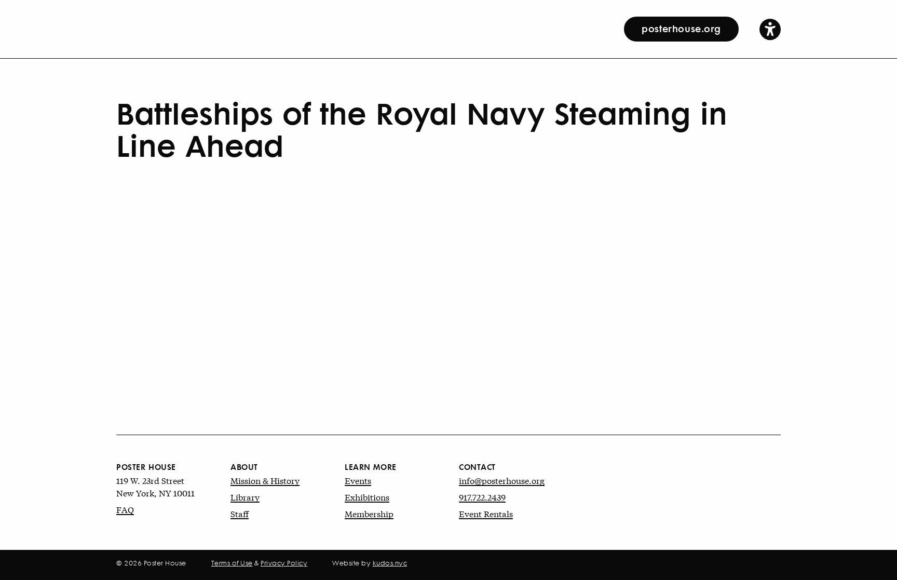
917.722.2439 (482, 497)
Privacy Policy (284, 563)
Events (358, 480)
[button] (770, 29)
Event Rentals (486, 513)
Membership (369, 513)
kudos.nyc (390, 563)
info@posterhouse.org (502, 480)
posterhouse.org (681, 28)
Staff (239, 513)
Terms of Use (232, 563)
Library (245, 497)
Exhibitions (367, 497)
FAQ (125, 509)
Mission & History (265, 480)
